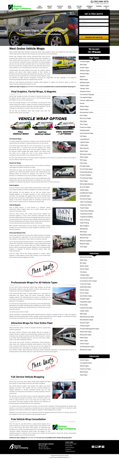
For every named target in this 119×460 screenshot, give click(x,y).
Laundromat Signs (86, 308)
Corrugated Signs (86, 97)
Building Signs (85, 82)
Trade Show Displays (87, 211)
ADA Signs (83, 64)
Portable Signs (85, 166)
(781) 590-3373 (100, 1)
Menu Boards (84, 148)
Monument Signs (85, 154)
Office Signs (84, 157)
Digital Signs (84, 109)
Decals (82, 103)
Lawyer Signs (84, 311)
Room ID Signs (85, 187)
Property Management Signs (89, 329)
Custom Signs (79, 7)
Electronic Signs (85, 118)
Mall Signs (83, 314)
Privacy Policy (68, 445)
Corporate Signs (85, 284)
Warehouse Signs (85, 349)
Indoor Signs (49, 7)
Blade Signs (84, 79)
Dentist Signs (84, 290)
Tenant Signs (84, 208)
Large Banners (85, 139)
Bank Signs (83, 260)
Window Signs (84, 244)
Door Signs (83, 115)
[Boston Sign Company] (21, 446)
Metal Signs (84, 151)
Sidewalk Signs (85, 196)
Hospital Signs (85, 299)
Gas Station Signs (86, 296)
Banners (82, 76)
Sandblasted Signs (86, 193)
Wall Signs (83, 232)
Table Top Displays (86, 202)
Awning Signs (84, 73)
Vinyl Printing (84, 223)
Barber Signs (84, 266)
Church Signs (84, 269)
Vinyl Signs (69, 7)
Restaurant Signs (85, 335)
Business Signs (90, 7)
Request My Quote (93, 37)
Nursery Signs (84, 323)
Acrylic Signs (84, 67)
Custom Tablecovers (87, 100)
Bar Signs (83, 263)
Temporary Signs (85, 205)
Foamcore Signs (85, 127)
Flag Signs (83, 121)
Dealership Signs (85, 287)
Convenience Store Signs (88, 281)
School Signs (84, 343)
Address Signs (85, 70)
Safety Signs (84, 190)
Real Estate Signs (86, 332)
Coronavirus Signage (87, 94)
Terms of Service (69, 447)
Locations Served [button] (69, 451)
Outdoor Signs (60, 7)
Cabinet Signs (84, 85)
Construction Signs (86, 278)
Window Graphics (85, 241)
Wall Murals (84, 229)
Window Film (84, 238)
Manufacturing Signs (87, 317)
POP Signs (83, 160)
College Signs (84, 275)
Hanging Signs (85, 130)
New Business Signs (86, 320)
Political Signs (85, 326)
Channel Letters (85, 91)
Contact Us (106, 7)
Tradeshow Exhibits (86, 217)
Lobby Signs (84, 145)
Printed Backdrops (86, 172)
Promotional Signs (86, 178)
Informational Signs (86, 133)
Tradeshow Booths (86, 214)
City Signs (83, 272)
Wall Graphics (84, 226)
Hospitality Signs (85, 302)
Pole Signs (83, 163)
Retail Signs (84, 337)
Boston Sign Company (71, 443)
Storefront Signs (85, 199)
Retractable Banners (87, 184)
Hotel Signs (84, 305)
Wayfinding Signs (85, 235)
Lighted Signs (84, 142)
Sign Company (40, 7)
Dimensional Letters (86, 112)
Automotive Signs (86, 257)
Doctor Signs (84, 293)
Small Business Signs (87, 346)
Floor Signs (84, 124)
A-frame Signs (85, 61)
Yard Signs (83, 247)
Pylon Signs (84, 181)
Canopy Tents (84, 88)
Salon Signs (84, 340)
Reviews (99, 6)
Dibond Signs (84, 106)
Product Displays (85, 175)
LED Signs (83, 136)
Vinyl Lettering (85, 220)
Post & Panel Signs (86, 169)
